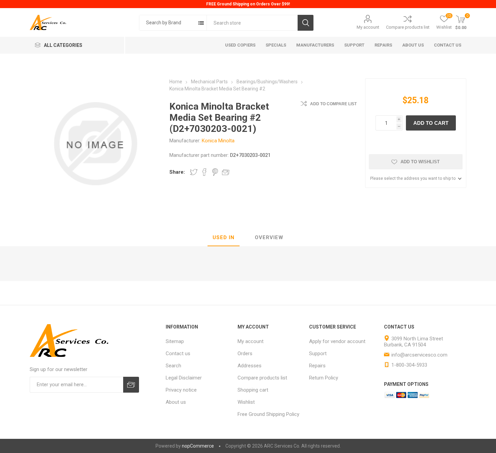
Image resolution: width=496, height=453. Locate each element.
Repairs (317, 366)
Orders (245, 353)
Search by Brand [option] (163, 22)
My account (368, 27)
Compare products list (408, 27)
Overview (269, 237)
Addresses (249, 366)
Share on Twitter (193, 172)
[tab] (224, 237)
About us (176, 402)
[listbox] (172, 22)
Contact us (178, 353)
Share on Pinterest (215, 172)
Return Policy (323, 378)
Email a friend (225, 172)
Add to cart (430, 123)
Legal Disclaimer (184, 378)
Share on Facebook (204, 172)
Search (305, 23)
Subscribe (131, 385)
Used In (224, 237)
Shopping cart (253, 390)
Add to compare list (333, 104)
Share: (177, 172)
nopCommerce (198, 446)
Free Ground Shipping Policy (268, 414)
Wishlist (246, 402)
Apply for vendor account (337, 341)
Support (318, 353)
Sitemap (175, 341)
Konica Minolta (218, 141)
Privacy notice (181, 390)
